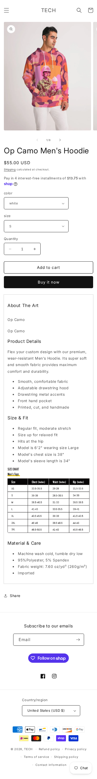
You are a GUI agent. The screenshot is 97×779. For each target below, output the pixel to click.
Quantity (11, 239)
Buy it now (48, 282)
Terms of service (36, 757)
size (7, 216)
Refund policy (49, 749)
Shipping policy (66, 757)
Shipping (10, 169)
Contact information (50, 765)
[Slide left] (37, 140)
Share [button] (15, 595)
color (8, 193)
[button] (6, 10)
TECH (28, 749)
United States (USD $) (46, 710)
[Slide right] (60, 140)
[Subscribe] (78, 640)
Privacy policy (75, 749)
